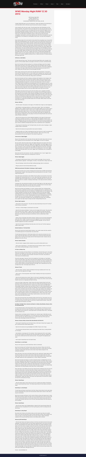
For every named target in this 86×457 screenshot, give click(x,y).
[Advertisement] (62, 27)
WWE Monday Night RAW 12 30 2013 (31, 12)
